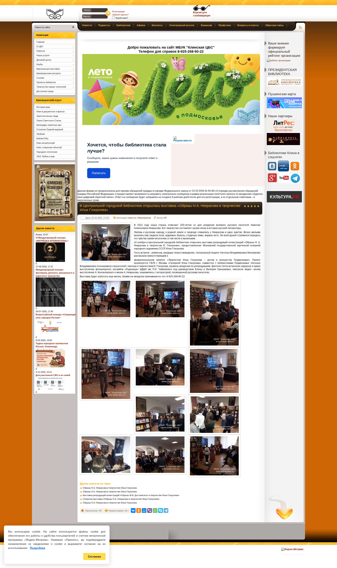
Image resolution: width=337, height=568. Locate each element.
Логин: (87, 10)
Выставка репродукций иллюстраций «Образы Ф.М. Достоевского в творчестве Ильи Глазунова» (131, 495)
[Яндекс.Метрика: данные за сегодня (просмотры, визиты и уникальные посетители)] (292, 549)
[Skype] (160, 510)
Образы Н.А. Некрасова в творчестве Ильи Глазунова (110, 488)
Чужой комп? (121, 18)
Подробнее (37, 547)
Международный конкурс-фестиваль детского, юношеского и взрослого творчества (55, 272)
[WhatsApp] (155, 510)
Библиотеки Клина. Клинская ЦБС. (55, 14)
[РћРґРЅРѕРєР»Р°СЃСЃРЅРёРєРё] (138, 510)
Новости (132, 218)
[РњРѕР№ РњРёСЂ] (144, 510)
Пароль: (86, 16)
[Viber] (149, 510)
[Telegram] (166, 510)
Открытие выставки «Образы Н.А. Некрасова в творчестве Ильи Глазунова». (121, 499)
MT (165, 218)
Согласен (94, 556)
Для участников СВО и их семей (53, 375)
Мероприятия (144, 218)
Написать (99, 173)
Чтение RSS (300, 26)
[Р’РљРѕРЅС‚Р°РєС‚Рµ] (133, 510)
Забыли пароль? (120, 14)
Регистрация (118, 11)
